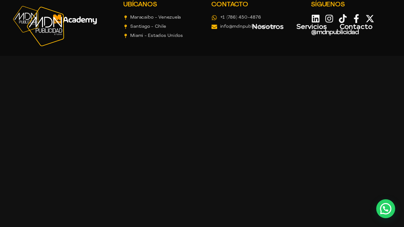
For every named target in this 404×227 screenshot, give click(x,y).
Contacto (356, 26)
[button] (385, 208)
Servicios (311, 26)
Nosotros (268, 26)
